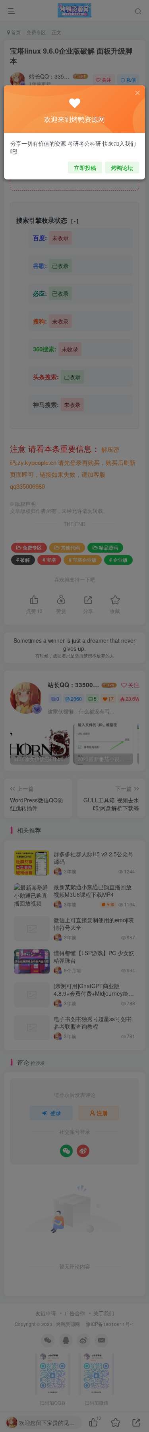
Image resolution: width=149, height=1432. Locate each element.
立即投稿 (85, 168)
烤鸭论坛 (122, 168)
